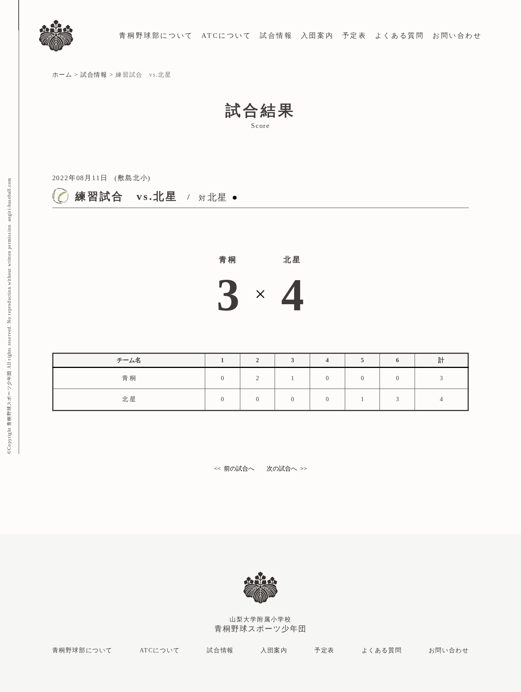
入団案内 (317, 35)
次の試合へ (282, 468)
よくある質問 (400, 35)
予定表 (354, 35)
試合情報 (276, 35)
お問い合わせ (457, 35)
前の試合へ (239, 468)
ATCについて (226, 35)
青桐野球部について (156, 35)
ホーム (62, 74)
